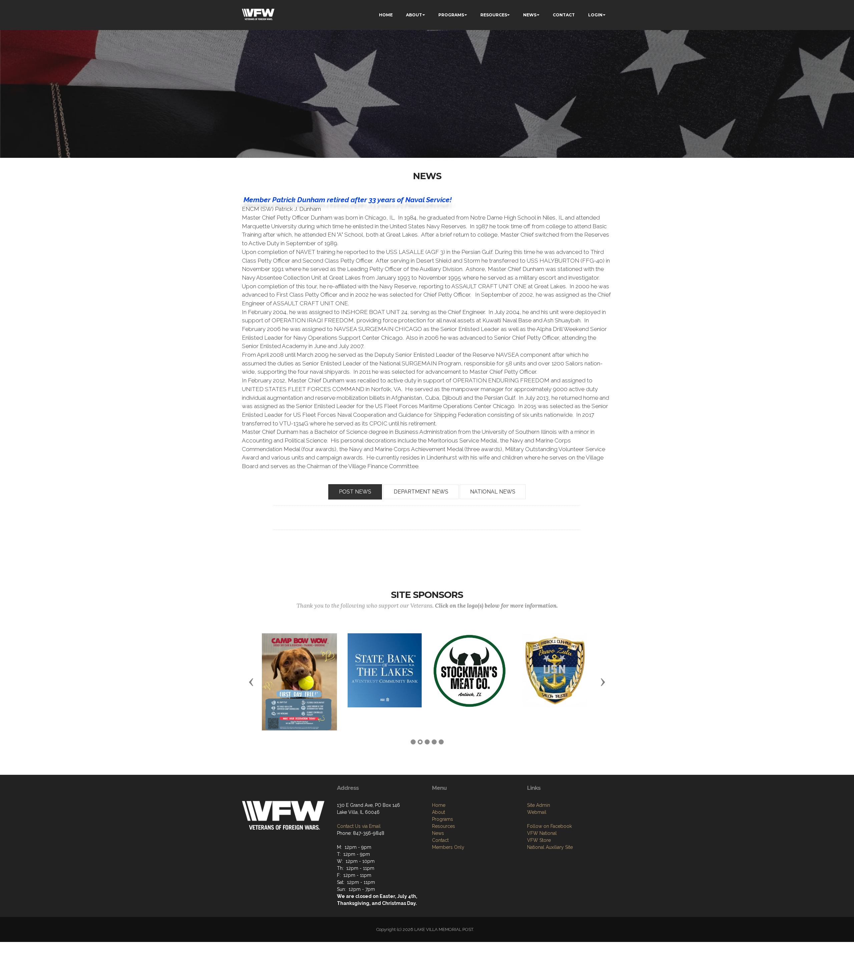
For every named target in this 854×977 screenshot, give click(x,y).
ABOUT (414, 14)
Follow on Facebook (549, 826)
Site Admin (538, 805)
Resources (443, 826)
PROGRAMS (451, 14)
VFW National (542, 833)
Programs (442, 819)
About (438, 812)
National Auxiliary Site (550, 847)
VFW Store (539, 840)
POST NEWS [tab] (355, 491)
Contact (440, 840)
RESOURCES (493, 14)
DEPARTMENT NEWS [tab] (421, 491)
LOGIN (595, 14)
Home (438, 805)
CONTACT (564, 14)
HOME (386, 14)
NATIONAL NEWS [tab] (492, 491)
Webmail (536, 812)
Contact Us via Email (359, 826)
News (438, 833)
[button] (251, 681)
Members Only (448, 847)
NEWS (529, 14)
